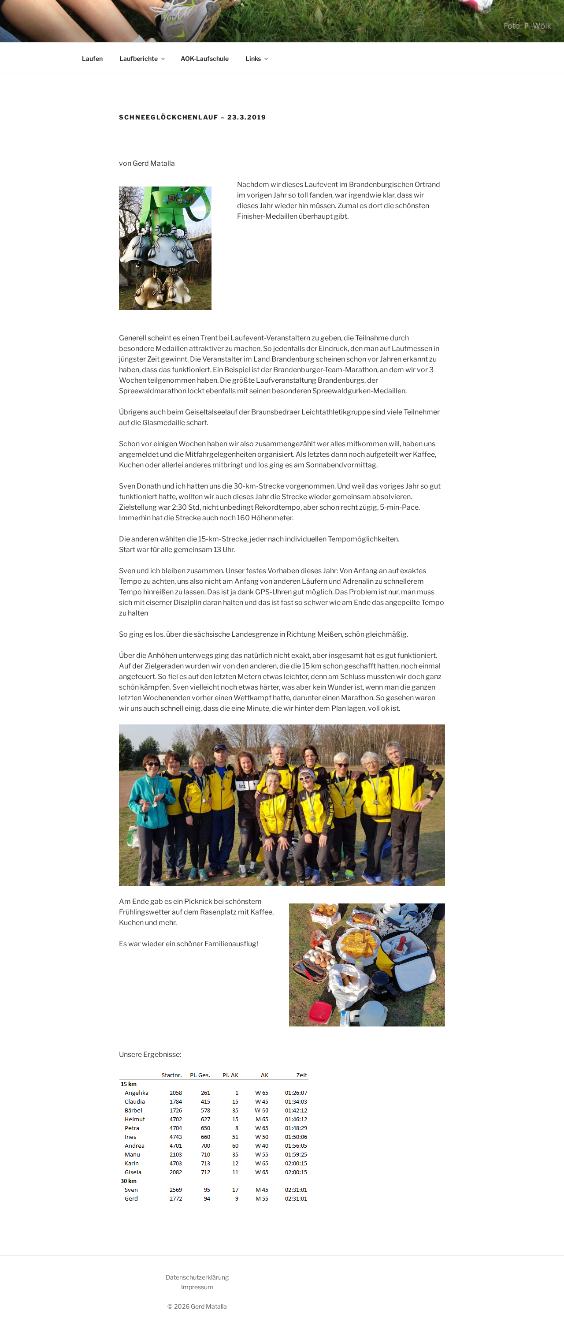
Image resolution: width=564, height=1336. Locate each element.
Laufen (92, 58)
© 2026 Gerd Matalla (197, 1306)
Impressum (197, 1287)
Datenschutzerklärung (197, 1277)
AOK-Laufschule (205, 58)
